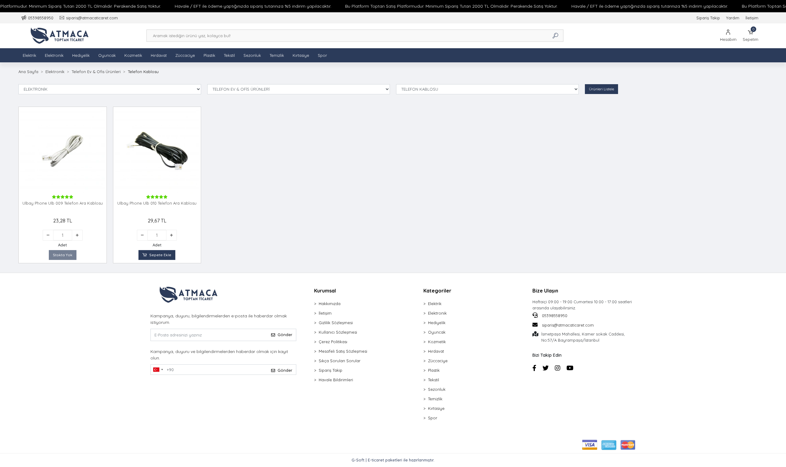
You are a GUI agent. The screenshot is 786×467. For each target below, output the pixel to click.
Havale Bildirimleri (336, 379)
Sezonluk (252, 55)
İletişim (751, 17)
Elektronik (54, 55)
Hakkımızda (329, 303)
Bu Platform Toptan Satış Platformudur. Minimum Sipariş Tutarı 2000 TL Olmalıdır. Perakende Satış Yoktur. (451, 6)
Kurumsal (325, 291)
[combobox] (158, 370)
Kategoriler (437, 291)
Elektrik (29, 55)
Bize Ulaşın (545, 291)
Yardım (732, 17)
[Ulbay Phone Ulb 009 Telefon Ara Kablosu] (62, 150)
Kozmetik (133, 55)
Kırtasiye (301, 55)
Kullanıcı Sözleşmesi (338, 332)
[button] (750, 35)
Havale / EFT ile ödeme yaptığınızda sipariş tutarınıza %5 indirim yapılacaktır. (253, 6)
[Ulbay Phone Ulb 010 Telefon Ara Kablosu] (157, 150)
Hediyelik (81, 55)
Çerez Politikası (333, 341)
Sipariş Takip (708, 17)
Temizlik (277, 55)
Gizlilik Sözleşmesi (336, 322)
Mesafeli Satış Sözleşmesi (343, 351)
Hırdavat (159, 55)
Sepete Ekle (160, 255)
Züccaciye (185, 55)
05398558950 (554, 315)
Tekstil (229, 55)
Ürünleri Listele (601, 89)
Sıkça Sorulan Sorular (339, 360)
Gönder (285, 334)
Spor (322, 55)
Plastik (209, 55)
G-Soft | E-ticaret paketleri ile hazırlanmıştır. (393, 459)
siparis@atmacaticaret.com (568, 325)
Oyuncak (107, 55)
